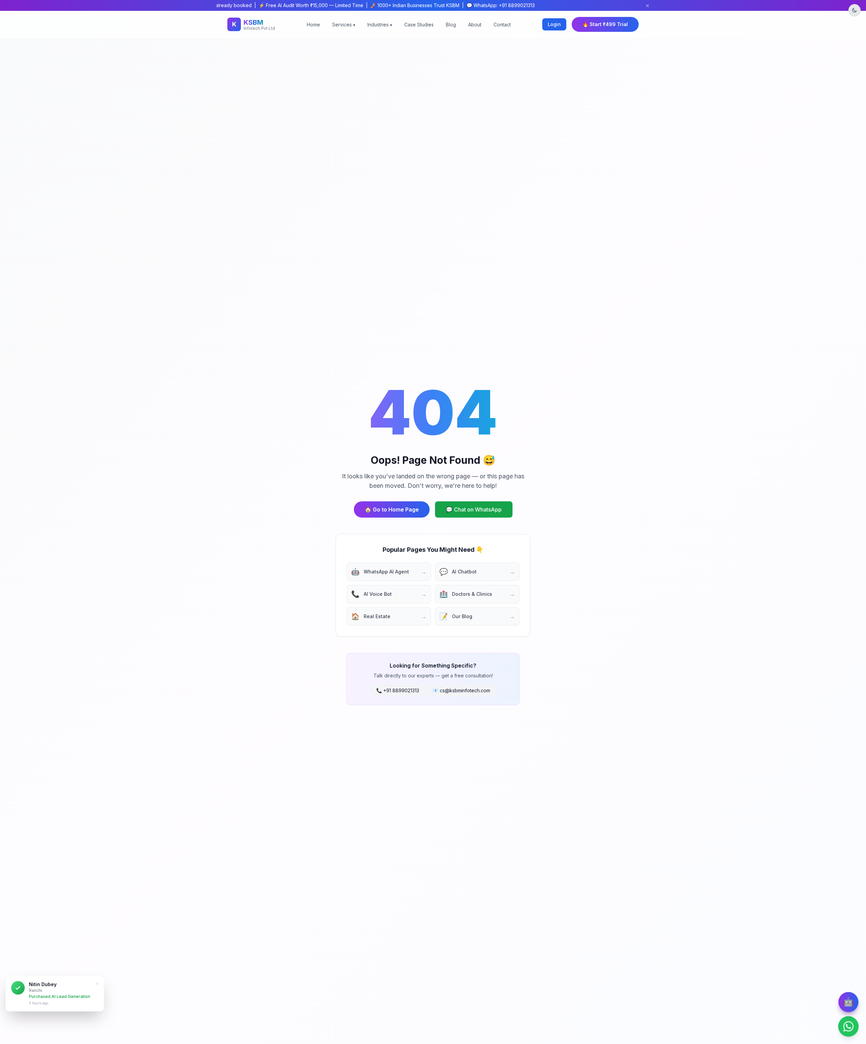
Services (343, 24)
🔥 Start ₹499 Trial (605, 24)
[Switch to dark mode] (854, 10)
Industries (379, 24)
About (474, 24)
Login (554, 24)
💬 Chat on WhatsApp (474, 509)
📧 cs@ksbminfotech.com (461, 690)
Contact (502, 24)
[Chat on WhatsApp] (848, 1026)
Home (313, 24)
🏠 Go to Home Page (392, 509)
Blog (451, 24)
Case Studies (419, 24)
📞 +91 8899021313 (397, 690)
